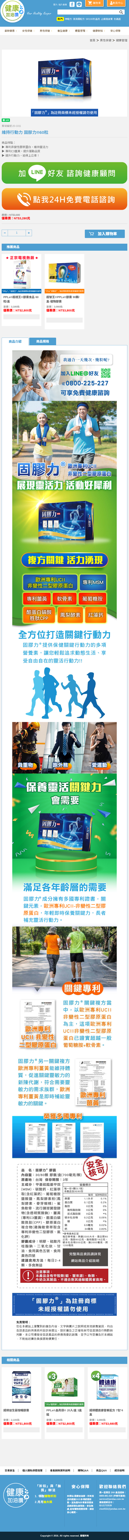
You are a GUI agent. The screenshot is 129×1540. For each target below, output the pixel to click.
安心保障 (115, 30)
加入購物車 (107, 234)
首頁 (92, 40)
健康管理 (121, 40)
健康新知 (98, 30)
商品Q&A (101, 1470)
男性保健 (45, 30)
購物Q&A (83, 1470)
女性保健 (27, 30)
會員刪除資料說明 (60, 1470)
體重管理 (80, 30)
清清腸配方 (79, 19)
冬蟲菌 (117, 19)
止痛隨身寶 (107, 19)
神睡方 (68, 19)
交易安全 (10, 1470)
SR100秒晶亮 (93, 19)
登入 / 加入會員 (60, 5)
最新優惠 (10, 30)
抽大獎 (47, 1502)
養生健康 (62, 30)
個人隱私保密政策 (32, 1470)
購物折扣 (50, 1496)
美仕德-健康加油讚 (12, 11)
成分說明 (119, 1470)
